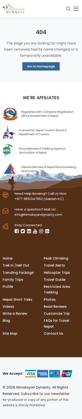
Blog (6, 320)
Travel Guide (54, 279)
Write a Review (15, 313)
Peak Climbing (56, 258)
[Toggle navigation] (76, 8)
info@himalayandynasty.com (38, 214)
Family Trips (13, 279)
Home (7, 258)
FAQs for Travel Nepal (56, 323)
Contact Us (53, 333)
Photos (50, 299)
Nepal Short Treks (17, 299)
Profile (8, 286)
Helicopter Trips (57, 272)
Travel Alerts (54, 265)
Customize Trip (57, 313)
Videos (8, 306)
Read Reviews (55, 306)
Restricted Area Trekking (57, 289)
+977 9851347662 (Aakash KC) (39, 198)
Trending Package (18, 272)
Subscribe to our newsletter (45, 393)
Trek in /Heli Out (16, 265)
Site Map (10, 333)
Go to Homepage (41, 66)
